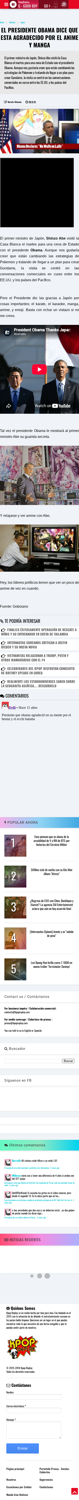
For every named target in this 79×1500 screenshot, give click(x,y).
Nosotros (11, 1479)
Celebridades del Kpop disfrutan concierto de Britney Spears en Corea (38, 670)
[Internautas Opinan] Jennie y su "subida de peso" (52, 933)
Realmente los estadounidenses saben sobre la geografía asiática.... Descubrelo (38, 683)
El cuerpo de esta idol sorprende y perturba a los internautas (26, 1167)
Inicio (2, 22)
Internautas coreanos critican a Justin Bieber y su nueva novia (34, 644)
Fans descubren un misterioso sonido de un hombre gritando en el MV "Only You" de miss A (38, 1200)
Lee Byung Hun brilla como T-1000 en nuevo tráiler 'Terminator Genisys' (51, 964)
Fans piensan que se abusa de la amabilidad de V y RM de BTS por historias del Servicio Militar (52, 840)
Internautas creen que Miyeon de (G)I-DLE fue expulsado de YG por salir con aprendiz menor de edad (39, 1184)
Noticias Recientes (25, 1239)
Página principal (15, 1469)
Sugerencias (46, 1479)
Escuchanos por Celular (19, 1487)
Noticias (12, 22)
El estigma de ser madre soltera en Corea (20, 1217)
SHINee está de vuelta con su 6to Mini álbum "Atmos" (51, 871)
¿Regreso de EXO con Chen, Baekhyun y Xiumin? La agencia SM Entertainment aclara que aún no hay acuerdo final (51, 904)
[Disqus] (39, 755)
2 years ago (54, 1167)
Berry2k (16, 1160)
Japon (23, 22)
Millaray (16, 1175)
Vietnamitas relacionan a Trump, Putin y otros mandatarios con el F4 (34, 657)
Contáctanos (46, 1487)
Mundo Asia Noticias (17, 1494)
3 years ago (41, 1217)
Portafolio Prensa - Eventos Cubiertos (54, 1470)
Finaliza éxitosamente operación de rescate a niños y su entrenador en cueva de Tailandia (39, 631)
